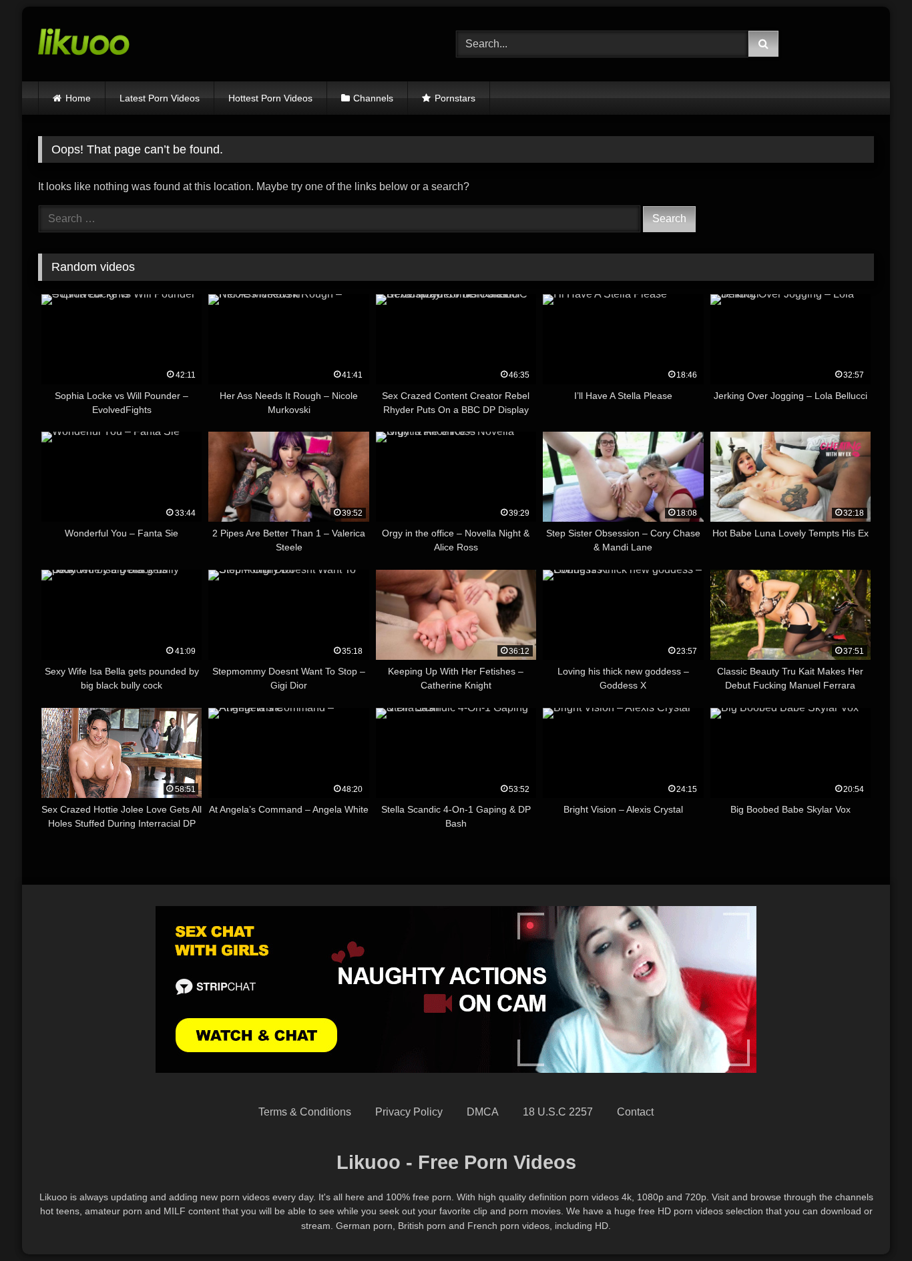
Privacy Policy (409, 1112)
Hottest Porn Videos (270, 98)
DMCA (483, 1112)
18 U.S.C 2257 (558, 1112)
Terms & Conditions (304, 1112)
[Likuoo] (84, 44)
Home (78, 98)
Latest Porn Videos (160, 98)
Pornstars (455, 98)
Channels (373, 98)
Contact (635, 1112)
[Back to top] (870, 1221)
